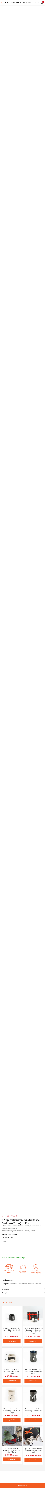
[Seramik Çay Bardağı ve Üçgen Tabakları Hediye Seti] (33, 1436)
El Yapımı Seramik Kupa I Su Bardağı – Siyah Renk (33, 1410)
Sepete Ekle (22, 1486)
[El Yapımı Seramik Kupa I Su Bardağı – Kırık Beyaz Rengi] (12, 1397)
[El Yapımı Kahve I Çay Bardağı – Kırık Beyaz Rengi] (12, 1357)
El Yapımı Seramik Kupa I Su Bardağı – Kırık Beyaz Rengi (11, 1411)
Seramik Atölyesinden (19, 1284)
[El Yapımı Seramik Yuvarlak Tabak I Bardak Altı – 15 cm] (12, 1436)
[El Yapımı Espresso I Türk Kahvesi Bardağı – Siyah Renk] (12, 1316)
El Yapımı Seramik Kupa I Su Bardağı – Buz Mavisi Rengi (33, 1371)
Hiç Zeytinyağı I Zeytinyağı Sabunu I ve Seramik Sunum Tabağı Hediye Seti (33, 1331)
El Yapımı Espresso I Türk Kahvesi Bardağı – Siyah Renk (11, 1330)
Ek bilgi (4, 1293)
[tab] (22, 1289)
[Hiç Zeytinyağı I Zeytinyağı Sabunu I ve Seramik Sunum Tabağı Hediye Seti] (33, 1316)
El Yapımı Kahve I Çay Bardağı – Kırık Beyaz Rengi (11, 1371)
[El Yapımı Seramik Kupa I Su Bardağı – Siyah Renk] (33, 1397)
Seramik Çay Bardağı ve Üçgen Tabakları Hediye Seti (33, 1450)
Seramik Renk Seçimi (9, 1234)
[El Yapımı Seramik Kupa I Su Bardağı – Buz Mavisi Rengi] (33, 1357)
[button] (41, 2)
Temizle (4, 1242)
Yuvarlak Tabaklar (34, 1284)
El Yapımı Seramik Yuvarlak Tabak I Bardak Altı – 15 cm (11, 1450)
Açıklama (5, 1289)
